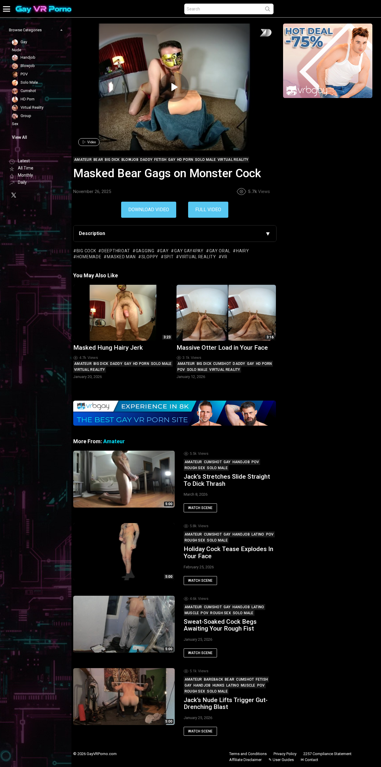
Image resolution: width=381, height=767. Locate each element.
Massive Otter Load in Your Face (222, 347)
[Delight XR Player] (258, 33)
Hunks (219, 685)
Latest (24, 160)
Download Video (148, 209)
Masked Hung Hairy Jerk (108, 347)
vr (224, 256)
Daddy (116, 364)
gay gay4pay (188, 250)
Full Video (208, 209)
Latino (258, 534)
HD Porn (141, 364)
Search (268, 10)
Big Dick (100, 364)
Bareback (213, 679)
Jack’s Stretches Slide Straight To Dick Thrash (227, 480)
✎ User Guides (281, 759)
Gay (127, 364)
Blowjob (27, 66)
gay (164, 250)
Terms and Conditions (248, 754)
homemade (88, 256)
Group (25, 116)
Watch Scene (200, 508)
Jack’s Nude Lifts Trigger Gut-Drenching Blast (226, 703)
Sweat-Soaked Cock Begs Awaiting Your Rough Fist (220, 625)
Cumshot (222, 364)
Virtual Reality (89, 370)
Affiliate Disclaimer (245, 759)
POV (181, 370)
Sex (15, 124)
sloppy (149, 256)
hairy (242, 250)
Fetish (262, 679)
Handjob (241, 462)
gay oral (219, 250)
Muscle (192, 613)
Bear (229, 679)
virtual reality (197, 256)
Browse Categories (25, 30)
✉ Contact (309, 759)
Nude (16, 50)
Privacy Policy (285, 754)
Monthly (25, 175)
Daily (22, 182)
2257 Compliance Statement (327, 754)
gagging (145, 250)
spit (169, 256)
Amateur (83, 364)
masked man (121, 256)
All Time (25, 168)
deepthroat (116, 250)
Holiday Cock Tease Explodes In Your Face (228, 552)
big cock (86, 250)
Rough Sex (195, 468)
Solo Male (161, 364)
